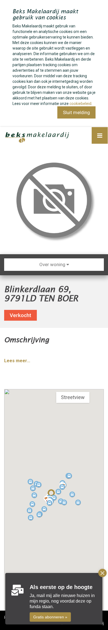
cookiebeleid (80, 103)
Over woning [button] (52, 264)
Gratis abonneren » (50, 617)
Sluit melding (76, 112)
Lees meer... (17, 360)
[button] (49, 503)
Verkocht (20, 315)
